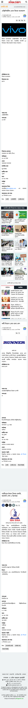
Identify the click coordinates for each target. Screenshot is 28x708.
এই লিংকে (23, 454)
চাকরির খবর (21, 199)
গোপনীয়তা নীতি (18, 674)
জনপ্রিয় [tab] (20, 287)
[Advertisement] (14, 59)
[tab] (7, 287)
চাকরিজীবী (13, 199)
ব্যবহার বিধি (11, 674)
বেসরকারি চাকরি (9, 645)
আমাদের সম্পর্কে (5, 674)
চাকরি (7, 199)
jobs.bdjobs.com (11, 188)
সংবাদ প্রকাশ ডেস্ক (7, 15)
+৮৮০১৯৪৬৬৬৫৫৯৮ (16, 683)
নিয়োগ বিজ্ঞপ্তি (21, 465)
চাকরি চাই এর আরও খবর (14, 283)
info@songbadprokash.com (15, 685)
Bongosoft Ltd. (20, 698)
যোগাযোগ (24, 674)
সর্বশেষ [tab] (8, 287)
